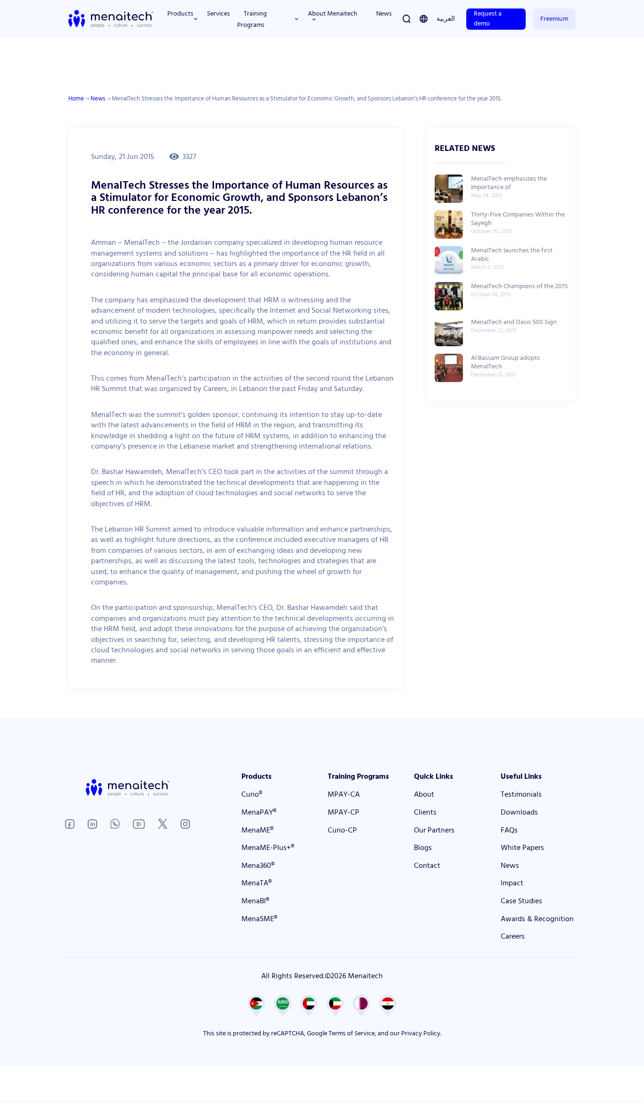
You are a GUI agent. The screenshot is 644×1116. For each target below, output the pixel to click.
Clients (425, 812)
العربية (446, 19)
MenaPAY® (258, 812)
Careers (513, 936)
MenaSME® (259, 919)
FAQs (509, 830)
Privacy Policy (420, 1033)
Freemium (554, 19)
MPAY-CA (344, 794)
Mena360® (257, 865)
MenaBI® (255, 901)
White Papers (522, 847)
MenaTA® (256, 883)
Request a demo (488, 18)
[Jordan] (423, 19)
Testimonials (521, 794)
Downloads (519, 812)
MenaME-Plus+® (267, 847)
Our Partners (434, 830)
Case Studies (521, 901)
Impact (512, 883)
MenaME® (257, 830)
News (98, 98)
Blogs (423, 847)
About (424, 794)
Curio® (251, 794)
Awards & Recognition (537, 919)
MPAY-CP (343, 812)
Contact (427, 865)
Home (76, 98)
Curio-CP (342, 830)
